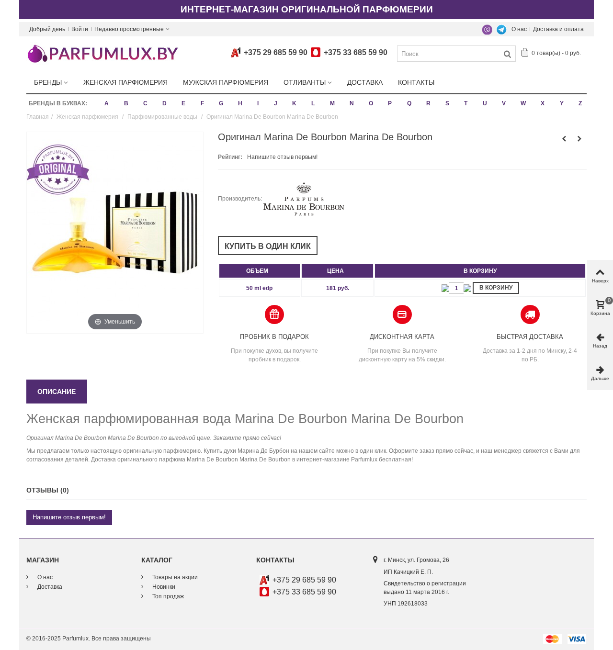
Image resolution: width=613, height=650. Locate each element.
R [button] (428, 103)
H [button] (240, 103)
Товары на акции (174, 577)
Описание (56, 391)
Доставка (365, 82)
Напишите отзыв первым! (282, 157)
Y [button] (562, 103)
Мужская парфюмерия (225, 82)
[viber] (487, 29)
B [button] (126, 103)
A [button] (106, 103)
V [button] (504, 103)
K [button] (294, 103)
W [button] (523, 103)
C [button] (145, 103)
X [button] (543, 103)
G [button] (221, 103)
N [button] (352, 103)
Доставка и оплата (558, 29)
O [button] (371, 103)
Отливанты (305, 82)
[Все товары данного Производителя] (303, 198)
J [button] (275, 103)
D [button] (164, 103)
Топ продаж (167, 596)
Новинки (163, 586)
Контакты (416, 82)
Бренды (48, 82)
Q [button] (409, 103)
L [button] (313, 103)
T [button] (465, 103)
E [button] (183, 103)
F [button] (202, 103)
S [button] (447, 103)
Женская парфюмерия (125, 82)
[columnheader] (259, 271)
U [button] (485, 103)
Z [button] (580, 103)
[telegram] (501, 29)
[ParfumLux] (102, 53)
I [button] (258, 103)
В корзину (495, 287)
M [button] (332, 103)
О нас (519, 29)
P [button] (390, 103)
